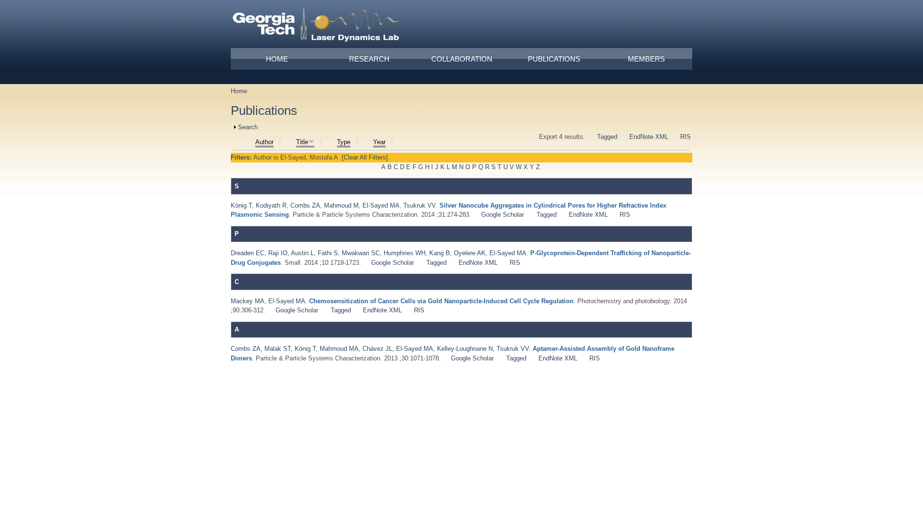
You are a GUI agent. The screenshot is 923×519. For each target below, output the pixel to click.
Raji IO (277, 253)
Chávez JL (377, 348)
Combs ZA (305, 205)
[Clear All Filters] (365, 157)
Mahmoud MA (339, 348)
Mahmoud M (341, 205)
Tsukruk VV (419, 205)
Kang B (439, 253)
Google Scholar (502, 214)
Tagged (607, 136)
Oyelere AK (470, 253)
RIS (685, 136)
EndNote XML (648, 136)
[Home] (317, 26)
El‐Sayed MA (380, 205)
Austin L (302, 253)
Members (646, 59)
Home (277, 59)
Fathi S (328, 253)
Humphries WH (404, 253)
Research (369, 59)
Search (248, 127)
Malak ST (277, 348)
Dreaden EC (247, 253)
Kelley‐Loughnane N (465, 348)
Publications (554, 59)
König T (241, 205)
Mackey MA (247, 301)
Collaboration (461, 59)
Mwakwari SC (361, 253)
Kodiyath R (271, 205)
